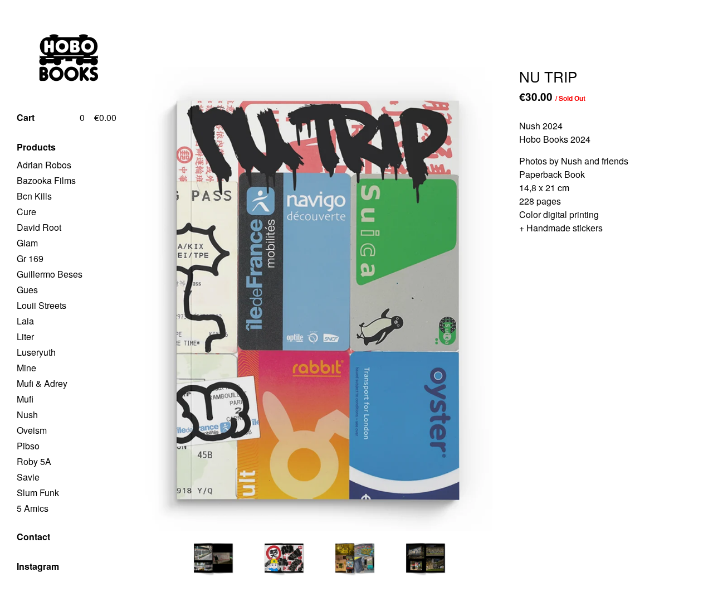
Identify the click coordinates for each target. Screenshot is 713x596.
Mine (26, 367)
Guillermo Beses (49, 274)
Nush (27, 414)
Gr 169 (30, 258)
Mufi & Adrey (42, 383)
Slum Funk (38, 492)
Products (36, 146)
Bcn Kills (34, 196)
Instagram (38, 566)
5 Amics (32, 508)
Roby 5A (34, 461)
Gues (27, 289)
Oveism (32, 430)
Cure (26, 211)
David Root (39, 227)
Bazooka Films (46, 180)
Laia (25, 320)
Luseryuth (36, 352)
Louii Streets (41, 305)
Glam (27, 242)
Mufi (25, 399)
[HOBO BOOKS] (58, 57)
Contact (33, 536)
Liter (25, 336)
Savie (28, 477)
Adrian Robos (44, 164)
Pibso (28, 445)
